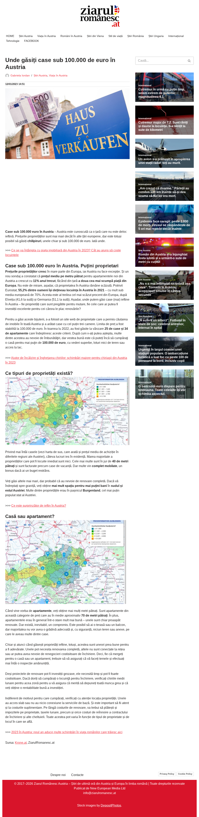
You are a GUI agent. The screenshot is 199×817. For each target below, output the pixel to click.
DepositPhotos (111, 805)
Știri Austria (26, 36)
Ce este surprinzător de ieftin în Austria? (38, 505)
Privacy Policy (167, 773)
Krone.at (21, 742)
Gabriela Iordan (20, 75)
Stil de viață (115, 36)
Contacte (77, 775)
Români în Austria (71, 36)
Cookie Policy (185, 773)
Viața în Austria (46, 36)
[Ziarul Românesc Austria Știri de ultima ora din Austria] (99, 16)
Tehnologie (12, 40)
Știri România (135, 36)
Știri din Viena (95, 36)
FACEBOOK (31, 40)
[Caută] (189, 61)
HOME (10, 36)
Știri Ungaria (156, 36)
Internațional (176, 36)
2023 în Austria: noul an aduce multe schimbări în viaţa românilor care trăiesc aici (66, 732)
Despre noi (58, 775)
